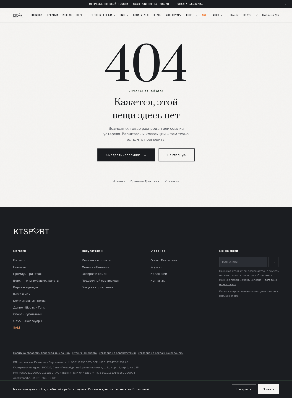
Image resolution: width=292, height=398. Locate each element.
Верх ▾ (81, 15)
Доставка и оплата (96, 260)
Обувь (157, 15)
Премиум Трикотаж (59, 15)
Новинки (36, 15)
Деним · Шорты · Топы (29, 307)
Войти (247, 15)
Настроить (244, 389)
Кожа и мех (141, 15)
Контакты (172, 181)
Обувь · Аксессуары (27, 321)
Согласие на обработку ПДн (117, 353)
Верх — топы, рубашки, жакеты (36, 280)
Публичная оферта (84, 353)
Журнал (156, 267)
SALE (205, 15)
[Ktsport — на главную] (18, 15)
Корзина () (270, 15)
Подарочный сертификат (101, 280)
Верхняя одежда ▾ (103, 15)
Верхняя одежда (25, 287)
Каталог (19, 260)
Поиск (234, 15)
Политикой (141, 389)
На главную (176, 155)
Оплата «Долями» (95, 267)
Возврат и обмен (94, 274)
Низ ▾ (124, 15)
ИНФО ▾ (217, 15)
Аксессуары (173, 15)
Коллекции (159, 274)
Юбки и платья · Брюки (30, 300)
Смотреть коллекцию (126, 155)
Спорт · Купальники (27, 314)
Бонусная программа (97, 287)
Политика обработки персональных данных (41, 353)
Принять (268, 389)
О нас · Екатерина (164, 260)
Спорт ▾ (191, 15)
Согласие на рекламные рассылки (160, 353)
